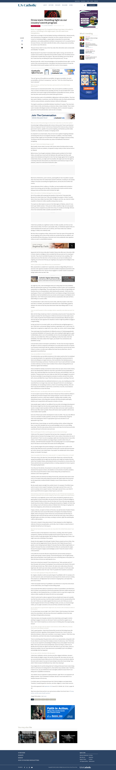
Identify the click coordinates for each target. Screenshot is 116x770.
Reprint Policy (83, 759)
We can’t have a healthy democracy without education (48, 736)
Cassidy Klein (27, 738)
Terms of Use (69, 767)
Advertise (91, 757)
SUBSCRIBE (21, 753)
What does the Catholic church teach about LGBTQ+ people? (91, 45)
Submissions (91, 761)
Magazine (64, 5)
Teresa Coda (88, 59)
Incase (44, 696)
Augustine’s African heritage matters (91, 38)
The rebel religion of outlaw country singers (68, 736)
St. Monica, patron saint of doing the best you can (91, 57)
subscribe (92, 5)
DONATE (20, 755)
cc (41, 696)
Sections (51, 5)
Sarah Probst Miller (89, 53)
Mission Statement (84, 755)
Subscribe (96, 1)
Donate (88, 1)
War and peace (52, 699)
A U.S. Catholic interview (47, 25)
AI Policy (91, 755)
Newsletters (83, 1)
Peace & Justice (36, 26)
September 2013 (48, 686)
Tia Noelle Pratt (89, 40)
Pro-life (47, 699)
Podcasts (57, 5)
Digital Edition (77, 1)
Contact (90, 759)
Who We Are (82, 757)
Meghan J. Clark (47, 739)
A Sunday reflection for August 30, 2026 (90, 51)
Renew (92, 1)
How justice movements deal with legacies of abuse (27, 736)
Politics (43, 699)
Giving (71, 5)
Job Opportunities (84, 761)
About (45, 5)
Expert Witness (37, 699)
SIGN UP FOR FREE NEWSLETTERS (28, 760)
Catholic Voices (89, 49)
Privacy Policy (74, 767)
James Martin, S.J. (89, 47)
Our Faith (87, 36)
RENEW (20, 758)
